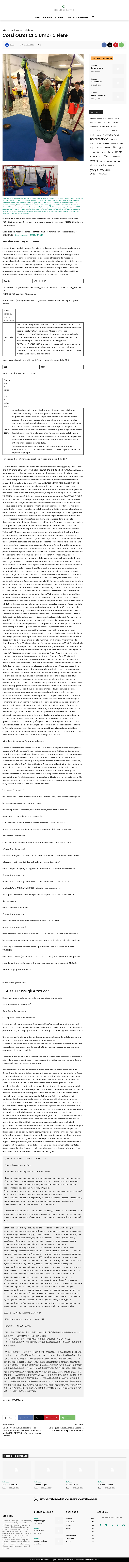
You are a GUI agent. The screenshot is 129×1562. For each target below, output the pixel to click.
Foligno (34, 203)
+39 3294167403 (19, 294)
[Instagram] (106, 1525)
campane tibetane (96, 131)
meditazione (99, 139)
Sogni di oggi (97, 68)
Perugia (49, 209)
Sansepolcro (21, 211)
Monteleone (17, 207)
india (92, 135)
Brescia (113, 127)
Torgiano (66, 211)
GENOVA (115, 130)
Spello (46, 211)
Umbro (20, 213)
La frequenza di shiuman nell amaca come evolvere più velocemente (66, 1429)
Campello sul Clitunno (56, 198)
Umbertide (13, 213)
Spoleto (51, 211)
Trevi (70, 211)
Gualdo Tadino (56, 203)
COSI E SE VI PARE (10, 1484)
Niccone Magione (38, 207)
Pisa (99, 152)
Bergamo (94, 127)
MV (98, 1560)
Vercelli (109, 161)
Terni (56, 211)
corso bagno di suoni (65, 200)
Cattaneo (12, 200)
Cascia (72, 198)
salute (93, 156)
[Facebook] (104, 44)
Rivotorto (13, 211)
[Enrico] (7, 45)
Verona (117, 161)
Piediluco (56, 209)
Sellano (36, 211)
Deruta (13, 203)
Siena (101, 157)
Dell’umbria (6, 203)
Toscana (116, 156)
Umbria (94, 160)
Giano (39, 203)
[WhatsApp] (121, 44)
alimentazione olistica (98, 119)
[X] (109, 44)
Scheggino (29, 211)
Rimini (110, 152)
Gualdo (49, 203)
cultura (106, 131)
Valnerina (26, 213)
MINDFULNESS (95, 143)
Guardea (65, 203)
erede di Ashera (98, 95)
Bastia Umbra (31, 198)
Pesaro (92, 152)
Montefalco (74, 205)
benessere (118, 122)
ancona (111, 119)
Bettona (39, 198)
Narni (30, 207)
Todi (60, 211)
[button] (93, 17)
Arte (117, 118)
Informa (6, 30)
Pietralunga (69, 209)
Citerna (18, 200)
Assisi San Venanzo (13, 198)
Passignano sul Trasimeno (37, 209)
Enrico (12, 45)
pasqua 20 (65, 207)
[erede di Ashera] (118, 96)
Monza (113, 143)
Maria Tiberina (21, 205)
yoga (94, 169)
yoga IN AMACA (98, 173)
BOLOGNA (104, 126)
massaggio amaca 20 (52, 205)
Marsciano (29, 205)
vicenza (93, 165)
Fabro (17, 203)
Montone (25, 207)
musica (120, 143)
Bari (109, 122)
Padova (107, 147)
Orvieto (52, 207)
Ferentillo (23, 203)
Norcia (47, 207)
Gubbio (70, 203)
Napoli (92, 148)
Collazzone (47, 200)
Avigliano (23, 198)
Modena (106, 143)
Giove (44, 203)
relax (104, 152)
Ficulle (29, 203)
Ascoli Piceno (95, 122)
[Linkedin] (112, 1525)
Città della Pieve (26, 200)
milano (114, 139)
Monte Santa (66, 205)
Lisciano (12, 205)
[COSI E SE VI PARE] (17, 1470)
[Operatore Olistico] (64, 7)
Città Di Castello (37, 200)
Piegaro (61, 209)
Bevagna (45, 198)
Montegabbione (8, 207)
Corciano (55, 200)
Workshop (111, 165)
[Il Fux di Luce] (118, 83)
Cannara (66, 198)
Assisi (4, 198)
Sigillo (41, 211)
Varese (102, 161)
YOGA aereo (106, 169)
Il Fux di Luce (96, 82)
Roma (119, 151)
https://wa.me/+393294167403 (28, 235)
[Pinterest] (115, 44)
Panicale (58, 207)
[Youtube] (123, 1525)
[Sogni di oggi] (118, 69)
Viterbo (102, 165)
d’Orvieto (76, 200)
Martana (36, 205)
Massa (42, 205)
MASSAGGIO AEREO (111, 135)
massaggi (98, 135)
